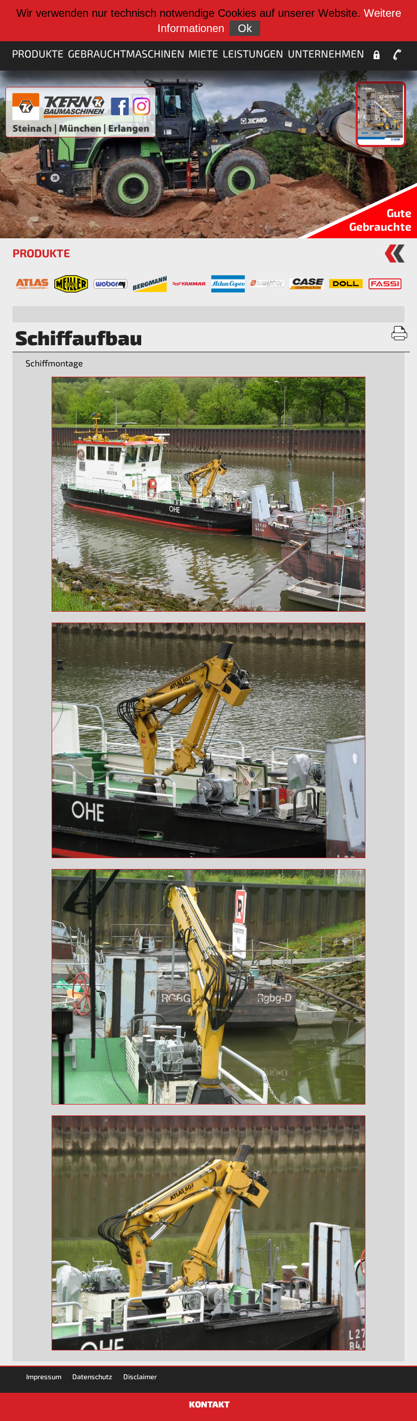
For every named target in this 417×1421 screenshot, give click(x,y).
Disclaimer (140, 1376)
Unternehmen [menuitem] (326, 53)
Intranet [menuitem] (376, 55)
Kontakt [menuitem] (397, 55)
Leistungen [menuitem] (253, 53)
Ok (245, 28)
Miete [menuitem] (203, 53)
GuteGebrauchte (380, 219)
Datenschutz (92, 1376)
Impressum (43, 1376)
